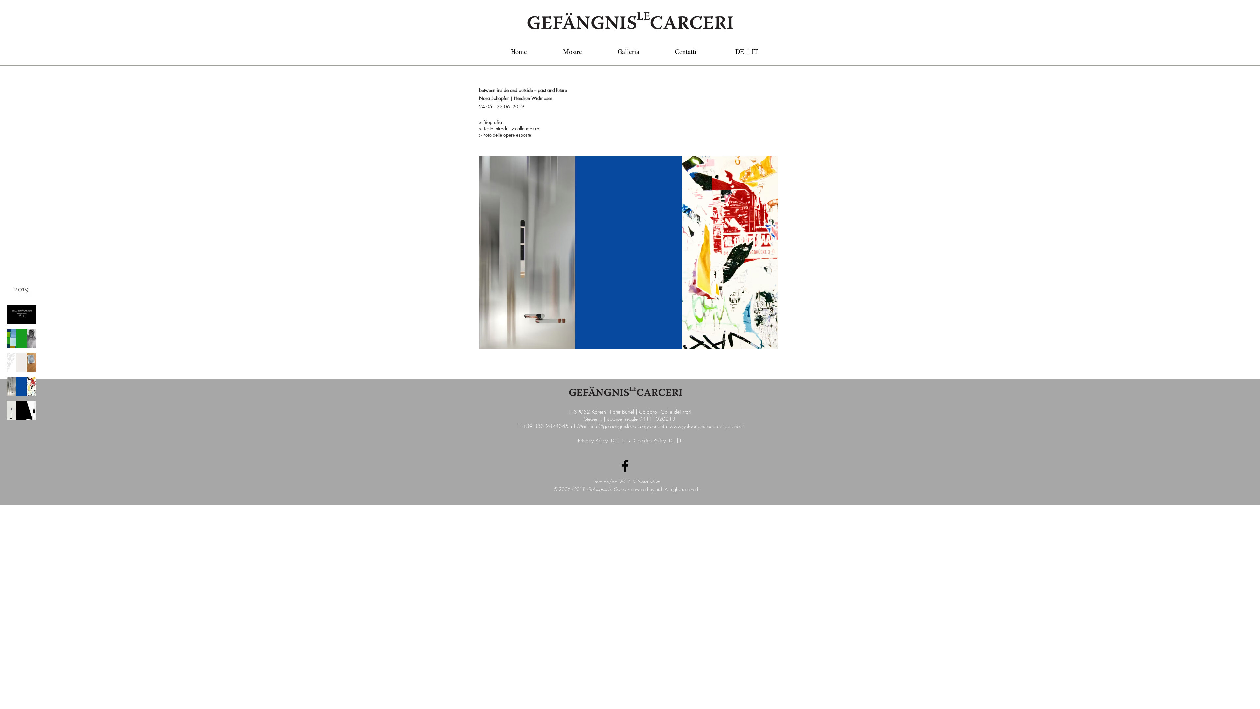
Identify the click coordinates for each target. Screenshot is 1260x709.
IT (623, 440)
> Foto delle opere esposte (505, 135)
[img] (21, 290)
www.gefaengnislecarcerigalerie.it (706, 426)
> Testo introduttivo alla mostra (509, 128)
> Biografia (490, 122)
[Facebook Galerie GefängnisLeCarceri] (625, 466)
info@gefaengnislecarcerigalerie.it (627, 426)
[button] (748, 51)
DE (614, 440)
